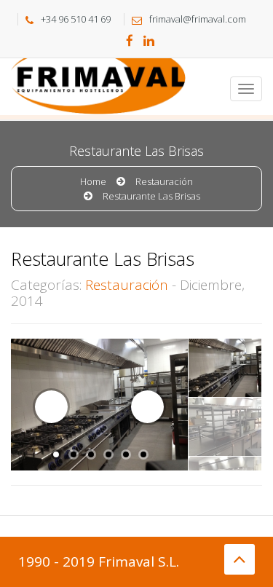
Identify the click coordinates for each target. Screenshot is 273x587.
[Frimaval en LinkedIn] (148, 41)
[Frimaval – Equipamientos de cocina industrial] (65, 76)
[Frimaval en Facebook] (129, 41)
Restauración (164, 181)
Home (93, 181)
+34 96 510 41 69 (76, 18)
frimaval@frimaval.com (197, 18)
